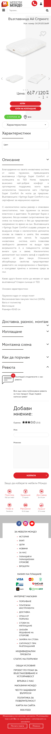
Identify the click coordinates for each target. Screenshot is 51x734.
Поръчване (25, 601)
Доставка (24, 612)
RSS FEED (25, 710)
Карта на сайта (25, 705)
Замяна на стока (28, 639)
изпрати (31, 475)
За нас (23, 552)
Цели (22, 544)
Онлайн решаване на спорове (26, 633)
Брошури (24, 566)
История (24, 536)
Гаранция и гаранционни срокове (26, 559)
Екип (21, 540)
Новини (23, 548)
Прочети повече (17, 726)
